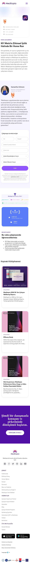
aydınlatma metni (15, 176)
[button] (26, 3)
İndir (15, 168)
